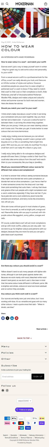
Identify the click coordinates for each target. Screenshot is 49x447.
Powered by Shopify (24, 443)
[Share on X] (7, 318)
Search (5, 435)
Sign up (37, 376)
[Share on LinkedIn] (12, 318)
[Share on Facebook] (3, 318)
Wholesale (23, 435)
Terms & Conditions (11, 438)
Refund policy (39, 438)
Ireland (23, 401)
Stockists (13, 435)
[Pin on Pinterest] (16, 318)
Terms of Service (26, 438)
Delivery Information (36, 435)
